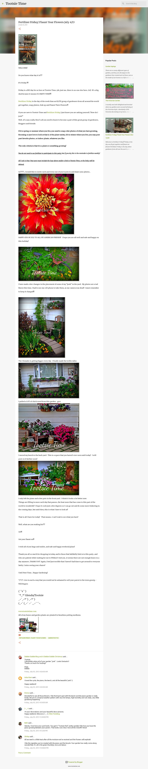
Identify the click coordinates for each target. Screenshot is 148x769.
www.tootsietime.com (27, 611)
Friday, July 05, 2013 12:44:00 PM (36, 717)
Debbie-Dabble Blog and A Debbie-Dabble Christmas (43, 656)
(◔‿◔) (26, 708)
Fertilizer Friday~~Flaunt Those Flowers (32, 638)
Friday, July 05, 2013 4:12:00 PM (36, 731)
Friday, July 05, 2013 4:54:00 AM (36, 702)
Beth (26, 723)
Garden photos (53, 638)
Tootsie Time (16, 4)
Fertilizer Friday (25, 101)
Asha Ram (28, 677)
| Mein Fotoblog (54, 714)
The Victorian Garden (113, 100)
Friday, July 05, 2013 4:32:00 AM (36, 687)
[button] (19, 29)
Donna (26, 693)
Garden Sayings (111, 66)
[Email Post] (19, 635)
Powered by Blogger (75, 762)
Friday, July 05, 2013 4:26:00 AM (36, 671)
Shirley (26, 736)
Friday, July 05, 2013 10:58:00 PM (36, 748)
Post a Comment (24, 753)
